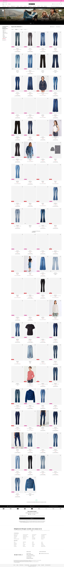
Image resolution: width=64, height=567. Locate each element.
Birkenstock (24, 546)
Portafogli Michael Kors (43, 534)
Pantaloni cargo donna (25, 534)
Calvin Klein (24, 544)
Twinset (33, 545)
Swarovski (15, 545)
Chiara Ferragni (43, 545)
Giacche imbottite (34, 534)
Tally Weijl (42, 544)
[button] (52, 26)
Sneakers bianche (25, 535)
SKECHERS (33, 544)
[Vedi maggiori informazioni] (17, 52)
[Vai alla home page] (18, 552)
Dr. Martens (15, 546)
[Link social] (14, 554)
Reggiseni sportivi (16, 534)
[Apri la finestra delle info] (61, 0)
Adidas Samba (15, 535)
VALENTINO (15, 544)
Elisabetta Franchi (43, 546)
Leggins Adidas (43, 535)
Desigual (33, 546)
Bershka (24, 545)
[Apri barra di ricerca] (51, 6)
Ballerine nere (33, 535)
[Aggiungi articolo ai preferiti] (22, 32)
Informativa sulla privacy (22, 521)
